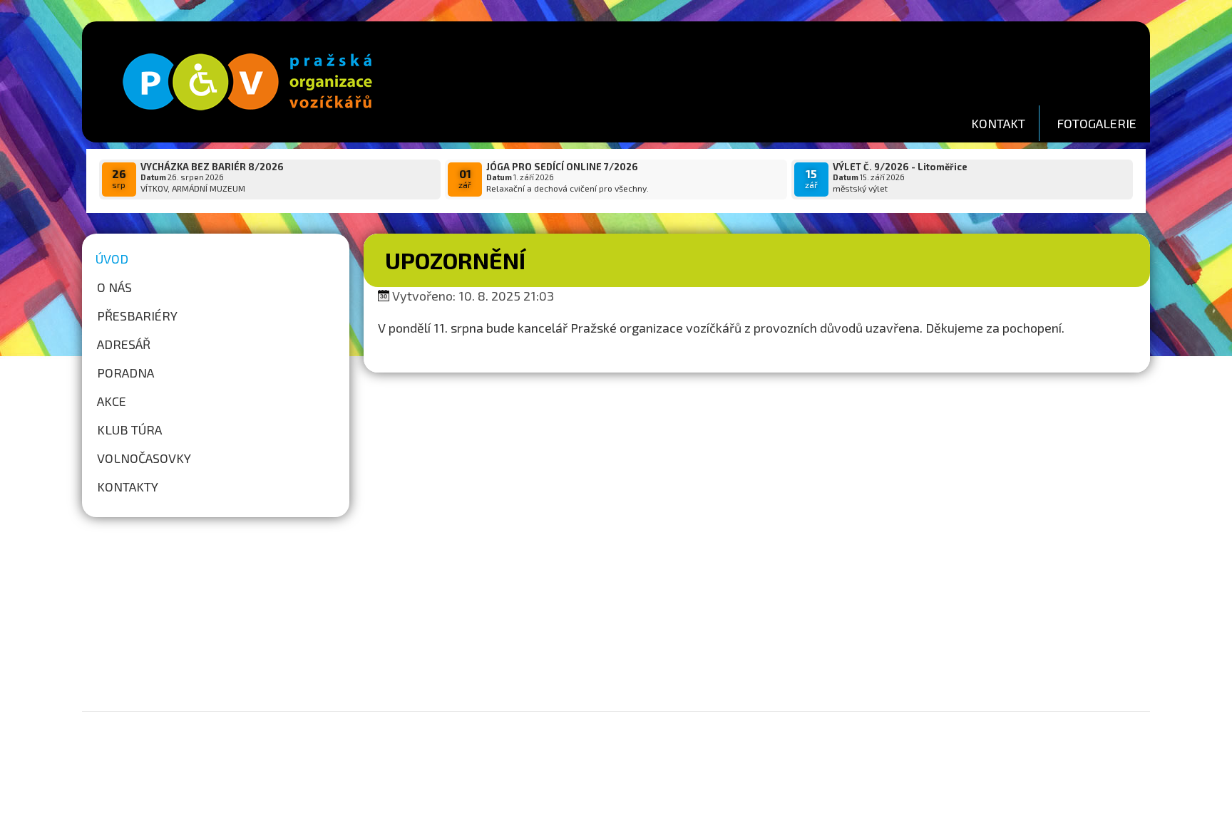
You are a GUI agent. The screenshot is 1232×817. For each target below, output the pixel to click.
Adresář (123, 344)
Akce (111, 401)
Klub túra (129, 429)
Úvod (112, 258)
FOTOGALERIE (1096, 123)
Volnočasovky (144, 458)
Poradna (125, 372)
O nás (114, 287)
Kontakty (127, 486)
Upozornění (455, 260)
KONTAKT (998, 123)
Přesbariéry (137, 315)
